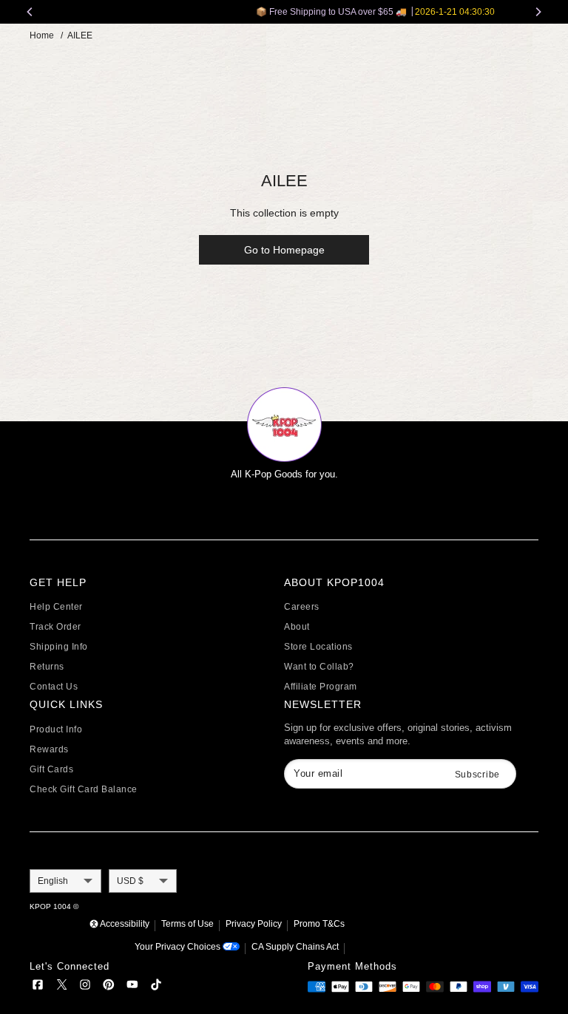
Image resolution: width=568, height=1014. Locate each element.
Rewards (49, 749)
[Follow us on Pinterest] (109, 987)
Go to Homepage (284, 250)
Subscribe (477, 774)
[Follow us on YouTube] (132, 987)
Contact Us (54, 686)
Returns (47, 666)
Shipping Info (59, 647)
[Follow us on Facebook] (38, 987)
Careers (302, 607)
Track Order (55, 627)
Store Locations (318, 647)
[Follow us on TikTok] (156, 987)
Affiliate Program (320, 686)
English (53, 881)
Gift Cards (51, 769)
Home (42, 35)
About (297, 627)
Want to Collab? (319, 666)
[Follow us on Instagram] (85, 987)
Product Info (56, 729)
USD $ (130, 881)
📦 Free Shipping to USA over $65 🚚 (288, 12)
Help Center (56, 607)
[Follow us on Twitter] (61, 987)
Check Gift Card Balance (84, 789)
